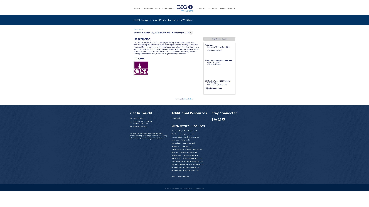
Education (212, 8)
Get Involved (147, 8)
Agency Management (164, 8)
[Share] (191, 32)
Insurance (201, 8)
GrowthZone (189, 99)
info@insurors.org (139, 127)
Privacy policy (176, 118)
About (137, 8)
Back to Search (138, 29)
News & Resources (227, 8)
